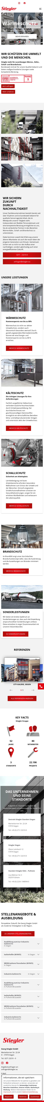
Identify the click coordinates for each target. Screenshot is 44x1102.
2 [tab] (19, 41)
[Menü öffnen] (40, 9)
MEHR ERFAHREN (22, 36)
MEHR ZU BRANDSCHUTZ (15, 571)
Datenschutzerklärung (30, 1092)
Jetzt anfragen (8, 86)
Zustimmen (34, 1097)
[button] (11, 690)
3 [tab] (22, 41)
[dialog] (22, 1087)
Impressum (7, 1092)
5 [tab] (26, 41)
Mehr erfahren (8, 92)
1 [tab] (17, 41)
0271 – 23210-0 (22, 255)
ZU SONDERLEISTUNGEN (15, 634)
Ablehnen (23, 1097)
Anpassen (8, 1097)
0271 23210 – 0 (10, 1058)
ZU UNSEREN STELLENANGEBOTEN (18, 934)
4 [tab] (24, 41)
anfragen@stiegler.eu (22, 262)
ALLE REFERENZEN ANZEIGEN (22, 698)
